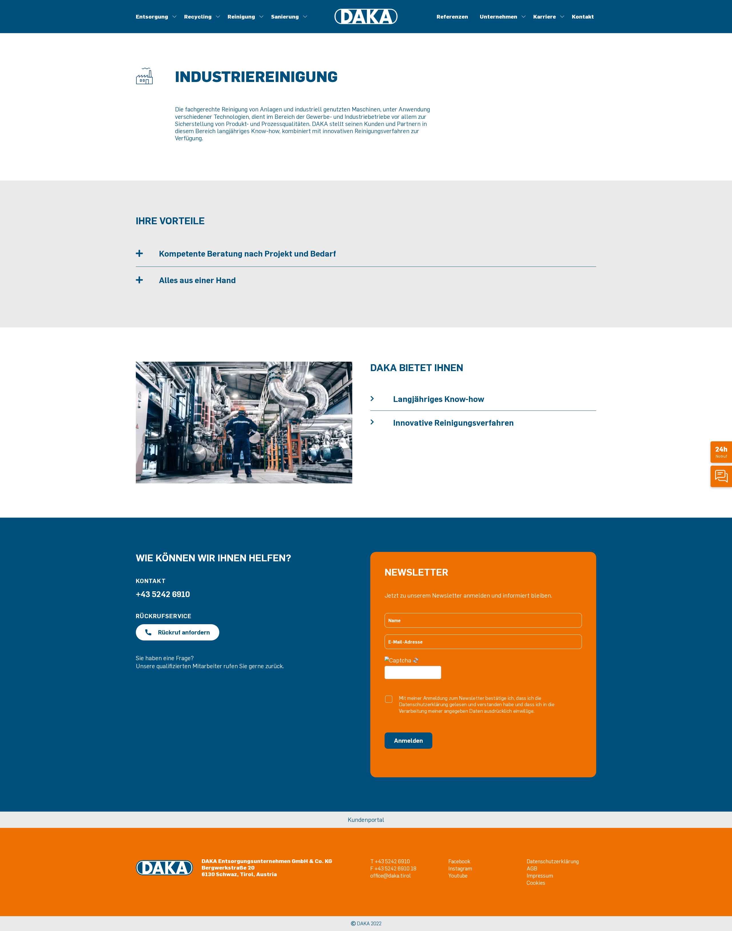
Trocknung (381, 26)
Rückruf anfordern (184, 632)
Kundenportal (366, 819)
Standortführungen (382, 26)
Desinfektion (322, 26)
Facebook (459, 861)
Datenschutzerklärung (553, 861)
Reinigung (241, 16)
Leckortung (344, 26)
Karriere (544, 16)
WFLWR (525, 26)
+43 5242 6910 (163, 594)
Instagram (460, 868)
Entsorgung (152, 16)
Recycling (198, 16)
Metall (364, 26)
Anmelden (408, 740)
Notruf (721, 452)
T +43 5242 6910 (390, 861)
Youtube (458, 875)
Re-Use (392, 26)
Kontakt (583, 16)
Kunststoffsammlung (320, 26)
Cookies (536, 882)
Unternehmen (498, 16)
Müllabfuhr (355, 26)
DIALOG (425, 26)
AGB (532, 868)
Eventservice (315, 26)
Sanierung (285, 16)
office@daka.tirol (390, 875)
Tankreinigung (364, 26)
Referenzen (452, 16)
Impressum (540, 875)
